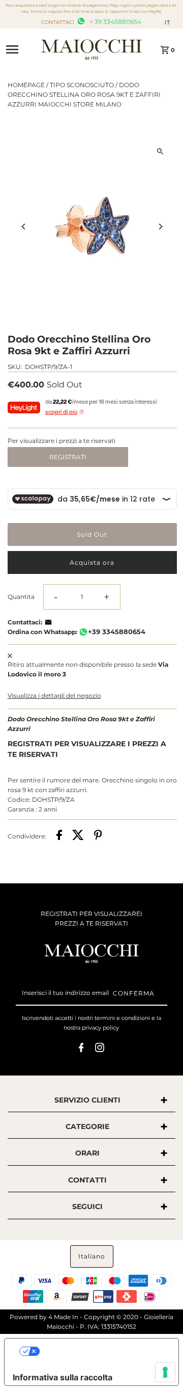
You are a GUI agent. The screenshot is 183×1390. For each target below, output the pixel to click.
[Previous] (24, 226)
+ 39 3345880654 (114, 21)
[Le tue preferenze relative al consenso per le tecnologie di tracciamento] (165, 1372)
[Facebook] (81, 1049)
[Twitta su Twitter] (78, 836)
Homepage (26, 85)
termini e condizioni (122, 1017)
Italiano (91, 1256)
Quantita (21, 596)
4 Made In (63, 1317)
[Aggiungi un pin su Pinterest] (98, 836)
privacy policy (100, 1027)
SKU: (15, 367)
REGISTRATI (67, 457)
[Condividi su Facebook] (59, 836)
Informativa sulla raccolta (62, 1377)
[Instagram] (99, 1049)
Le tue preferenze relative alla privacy (102, 1351)
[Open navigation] (20, 49)
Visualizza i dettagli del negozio (54, 695)
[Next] (160, 226)
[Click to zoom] (160, 151)
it (167, 22)
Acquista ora (92, 562)
